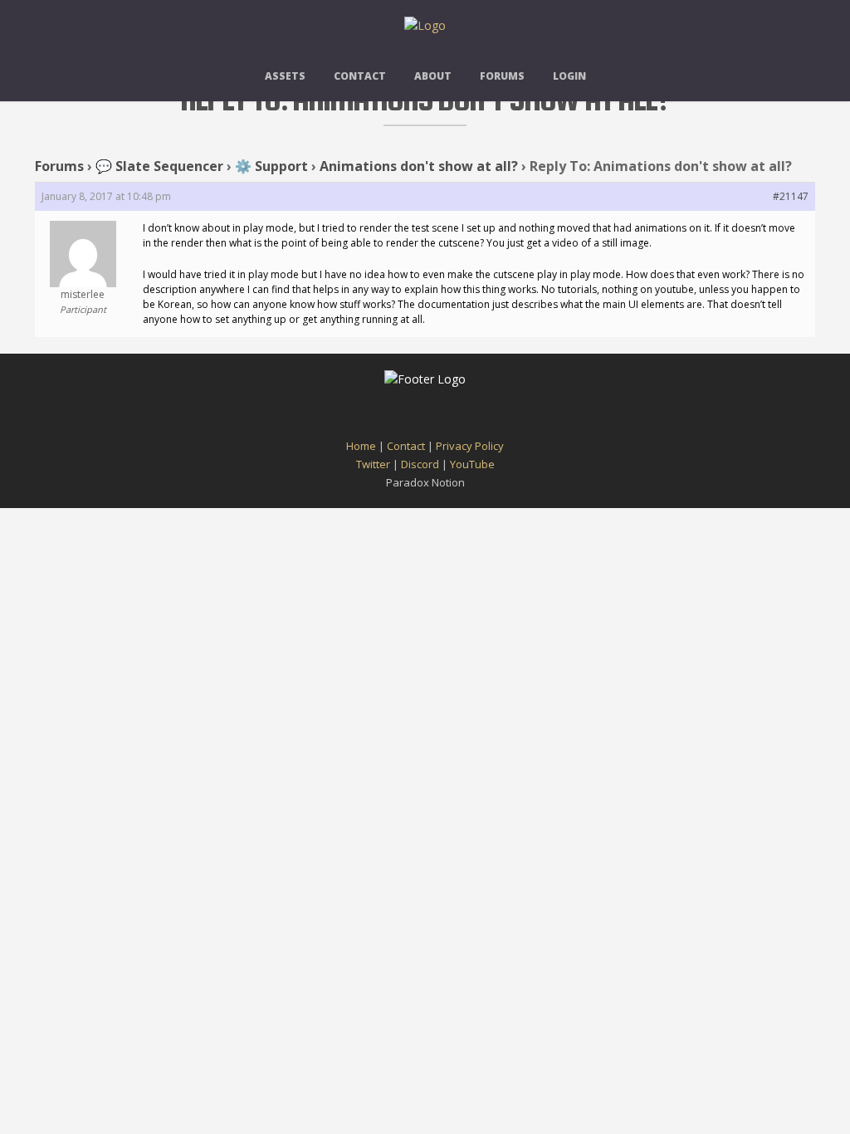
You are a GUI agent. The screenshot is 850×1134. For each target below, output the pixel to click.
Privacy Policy (470, 445)
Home (361, 445)
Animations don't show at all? (419, 166)
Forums (502, 76)
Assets (285, 76)
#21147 (790, 196)
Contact (360, 76)
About (433, 76)
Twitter (373, 464)
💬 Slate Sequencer (159, 166)
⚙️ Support (271, 166)
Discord (420, 464)
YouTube (472, 464)
